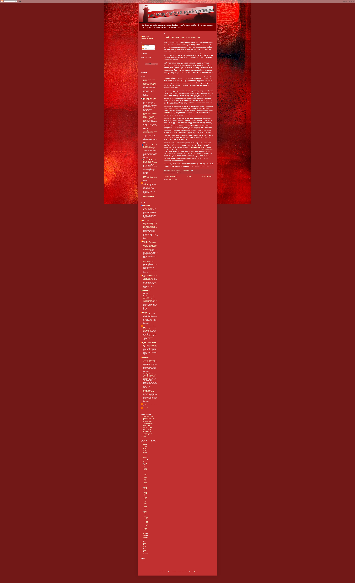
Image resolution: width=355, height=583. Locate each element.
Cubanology (146, 436)
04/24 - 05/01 (146, 498)
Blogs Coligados (147, 183)
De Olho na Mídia (147, 421)
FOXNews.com (147, 176)
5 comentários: (186, 170)
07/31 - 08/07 (146, 483)
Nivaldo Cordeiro (147, 431)
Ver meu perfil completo (147, 38)
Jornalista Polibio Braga (149, 98)
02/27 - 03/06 (146, 512)
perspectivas (146, 205)
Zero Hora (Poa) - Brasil (149, 160)
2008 (144, 537)
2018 (144, 448)
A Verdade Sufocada (148, 423)
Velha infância (146, 184)
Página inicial (189, 176)
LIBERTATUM (146, 290)
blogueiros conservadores (150, 404)
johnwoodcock (180, 571)
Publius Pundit (147, 390)
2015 (144, 455)
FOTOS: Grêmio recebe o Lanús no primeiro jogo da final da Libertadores (150, 163)
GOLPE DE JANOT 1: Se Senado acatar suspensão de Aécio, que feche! (150, 300)
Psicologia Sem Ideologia (150, 374)
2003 (144, 554)
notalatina (146, 357)
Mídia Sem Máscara (148, 196)
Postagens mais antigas (207, 176)
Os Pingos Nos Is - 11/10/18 (149, 291)
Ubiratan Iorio (146, 425)
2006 (144, 543)
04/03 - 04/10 (146, 507)
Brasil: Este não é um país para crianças (182, 37)
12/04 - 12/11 (146, 464)
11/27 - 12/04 (146, 469)
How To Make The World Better (150, 345)
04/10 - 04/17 (146, 502)
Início (144, 561)
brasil (171, 172)
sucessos (167, 112)
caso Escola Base (197, 147)
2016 (144, 453)
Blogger (194, 571)
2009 (144, 535)
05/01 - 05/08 (146, 493)
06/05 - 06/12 (146, 488)
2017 (144, 450)
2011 (144, 461)
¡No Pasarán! (146, 241)
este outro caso (207, 150)
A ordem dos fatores (148, 313)
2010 (144, 533)
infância (175, 172)
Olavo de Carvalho (147, 427)
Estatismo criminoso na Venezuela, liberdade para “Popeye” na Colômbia (149, 360)
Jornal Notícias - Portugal (150, 145)
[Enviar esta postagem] (192, 170)
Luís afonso (146, 36)
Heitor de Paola (147, 429)
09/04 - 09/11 (146, 473)
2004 (144, 550)
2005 (144, 547)
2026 (144, 444)
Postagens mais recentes (170, 176)
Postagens (146, 45)
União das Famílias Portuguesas (148, 433)
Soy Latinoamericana (149, 408)
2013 (144, 457)
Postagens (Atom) (172, 179)
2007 (144, 540)
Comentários (147, 48)
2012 (144, 459)
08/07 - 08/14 (146, 478)
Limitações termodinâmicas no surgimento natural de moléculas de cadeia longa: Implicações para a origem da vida (150, 226)
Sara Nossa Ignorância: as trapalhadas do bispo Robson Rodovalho (150, 377)
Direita (145, 312)
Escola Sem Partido (148, 416)
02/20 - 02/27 (146, 529)
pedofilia (179, 172)
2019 (144, 446)
